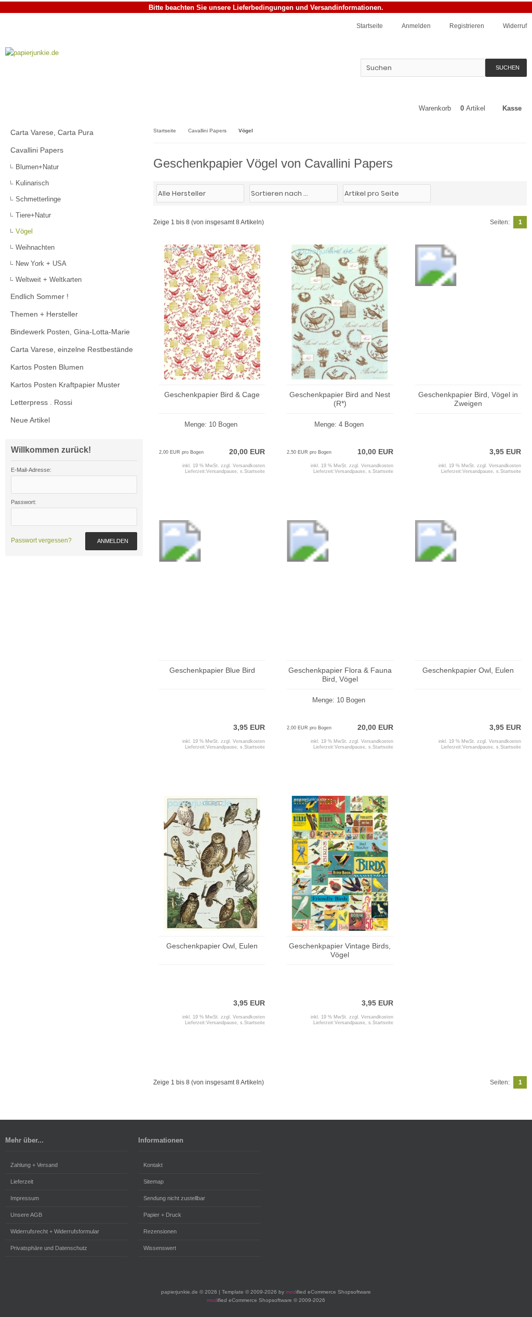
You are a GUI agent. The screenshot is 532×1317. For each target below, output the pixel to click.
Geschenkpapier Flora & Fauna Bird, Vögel (340, 674)
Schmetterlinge (38, 199)
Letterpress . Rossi (41, 402)
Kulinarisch (32, 183)
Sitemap (153, 1181)
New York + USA (41, 263)
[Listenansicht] (521, 192)
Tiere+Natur (33, 215)
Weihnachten (35, 247)
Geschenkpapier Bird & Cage (212, 394)
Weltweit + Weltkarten (49, 279)
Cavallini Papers (36, 150)
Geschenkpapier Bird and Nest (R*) (339, 399)
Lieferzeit (21, 1181)
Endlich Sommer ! (39, 296)
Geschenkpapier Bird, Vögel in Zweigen (468, 399)
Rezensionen (160, 1231)
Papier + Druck (162, 1215)
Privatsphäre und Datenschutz (48, 1248)
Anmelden (111, 541)
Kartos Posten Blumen (47, 367)
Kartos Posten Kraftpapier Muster (65, 385)
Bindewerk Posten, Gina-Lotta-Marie (70, 332)
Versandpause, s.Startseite (235, 471)
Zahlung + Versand (34, 1165)
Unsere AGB (26, 1215)
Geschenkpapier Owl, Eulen (468, 670)
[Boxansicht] (515, 192)
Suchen (506, 68)
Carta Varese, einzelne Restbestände (71, 349)
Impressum (24, 1198)
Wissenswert (159, 1248)
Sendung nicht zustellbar (174, 1198)
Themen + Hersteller (44, 314)
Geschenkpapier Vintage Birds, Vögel (340, 950)
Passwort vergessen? (41, 540)
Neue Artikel (30, 420)
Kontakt (153, 1165)
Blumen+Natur (37, 167)
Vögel (24, 231)
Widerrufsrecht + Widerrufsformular (54, 1231)
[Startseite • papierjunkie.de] (74, 52)
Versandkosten (249, 465)
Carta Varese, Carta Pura (52, 132)
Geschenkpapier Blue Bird (212, 670)
